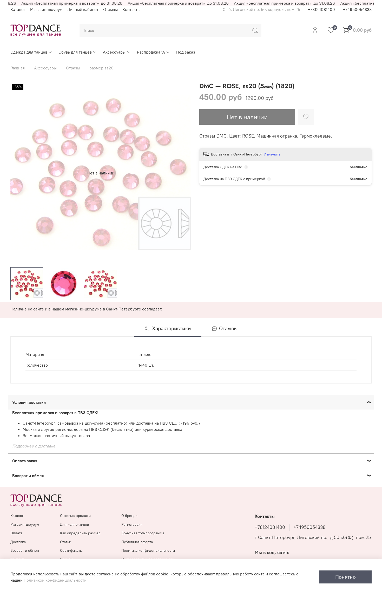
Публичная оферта (137, 542)
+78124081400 (321, 9)
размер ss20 (101, 67)
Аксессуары (114, 52)
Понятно (345, 577)
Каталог (17, 9)
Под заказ (185, 52)
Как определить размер (80, 533)
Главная (17, 67)
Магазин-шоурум (46, 9)
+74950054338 (357, 9)
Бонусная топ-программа (142, 533)
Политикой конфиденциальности (55, 580)
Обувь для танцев (75, 52)
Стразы (73, 67)
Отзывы (110, 9)
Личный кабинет (82, 9)
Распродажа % (151, 52)
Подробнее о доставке (33, 446)
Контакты (131, 9)
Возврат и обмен (24, 550)
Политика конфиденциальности (148, 550)
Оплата (16, 533)
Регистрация (131, 524)
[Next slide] (182, 173)
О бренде (129, 515)
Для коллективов (74, 524)
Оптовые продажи (75, 515)
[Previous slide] (18, 173)
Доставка (18, 542)
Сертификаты (71, 550)
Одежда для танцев (28, 52)
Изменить (272, 154)
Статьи (65, 542)
